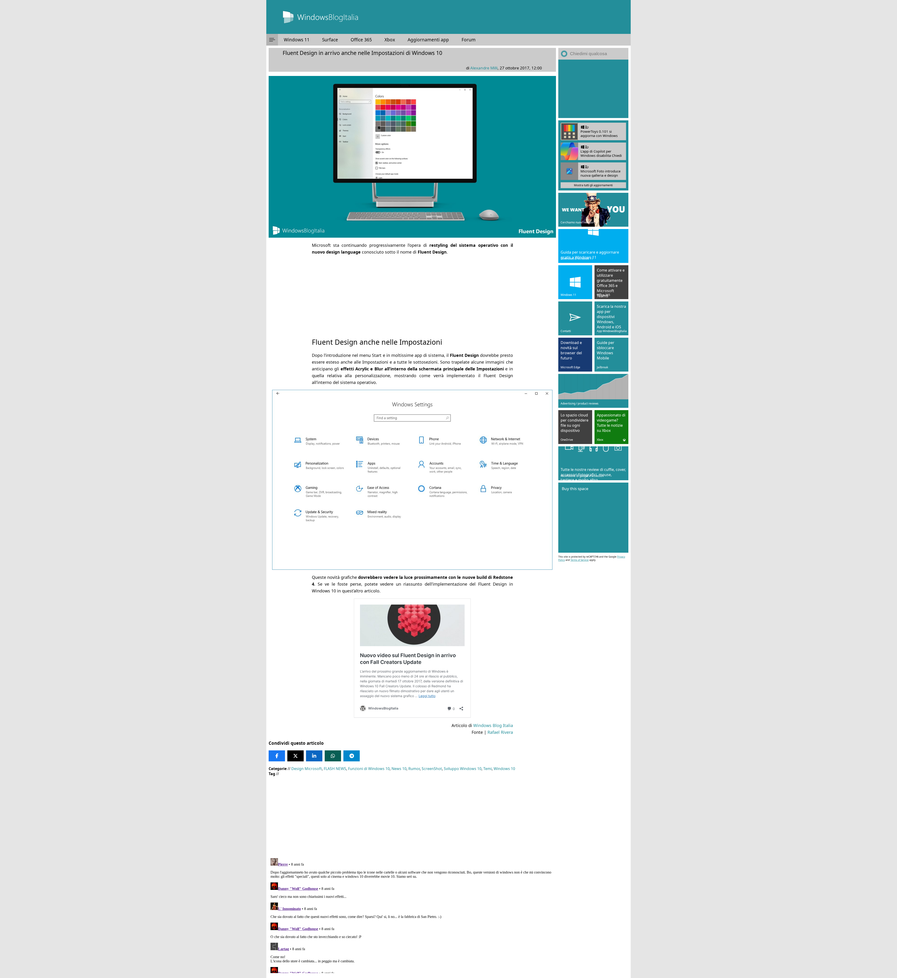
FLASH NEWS (335, 768)
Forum (469, 40)
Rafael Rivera (500, 732)
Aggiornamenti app (428, 40)
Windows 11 (297, 40)
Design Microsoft (306, 768)
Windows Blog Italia (493, 725)
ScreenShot (432, 768)
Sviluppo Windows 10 (462, 768)
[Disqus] (412, 914)
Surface (330, 40)
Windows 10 (504, 768)
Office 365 (361, 40)
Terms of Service (579, 560)
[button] (272, 40)
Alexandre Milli (484, 68)
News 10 (399, 768)
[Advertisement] (412, 292)
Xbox (389, 40)
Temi (487, 768)
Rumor (414, 768)
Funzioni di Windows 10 (369, 768)
